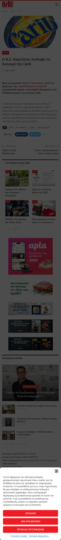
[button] (56, 471)
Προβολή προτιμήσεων (30, 529)
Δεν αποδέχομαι (30, 521)
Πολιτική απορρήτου (39, 536)
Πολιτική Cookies (19, 536)
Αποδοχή (30, 513)
